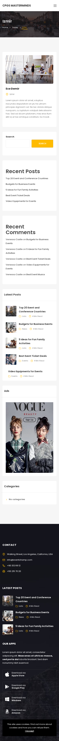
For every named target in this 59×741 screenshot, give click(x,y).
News (24, 329)
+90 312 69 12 (13, 565)
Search (10, 136)
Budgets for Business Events (20, 184)
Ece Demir (12, 89)
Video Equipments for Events (21, 201)
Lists (24, 316)
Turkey (15, 27)
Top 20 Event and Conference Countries (27, 178)
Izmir (12, 94)
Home (5, 27)
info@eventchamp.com (19, 559)
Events (25, 360)
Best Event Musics (35, 274)
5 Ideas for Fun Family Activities (22, 189)
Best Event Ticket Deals (18, 195)
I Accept (29, 731)
